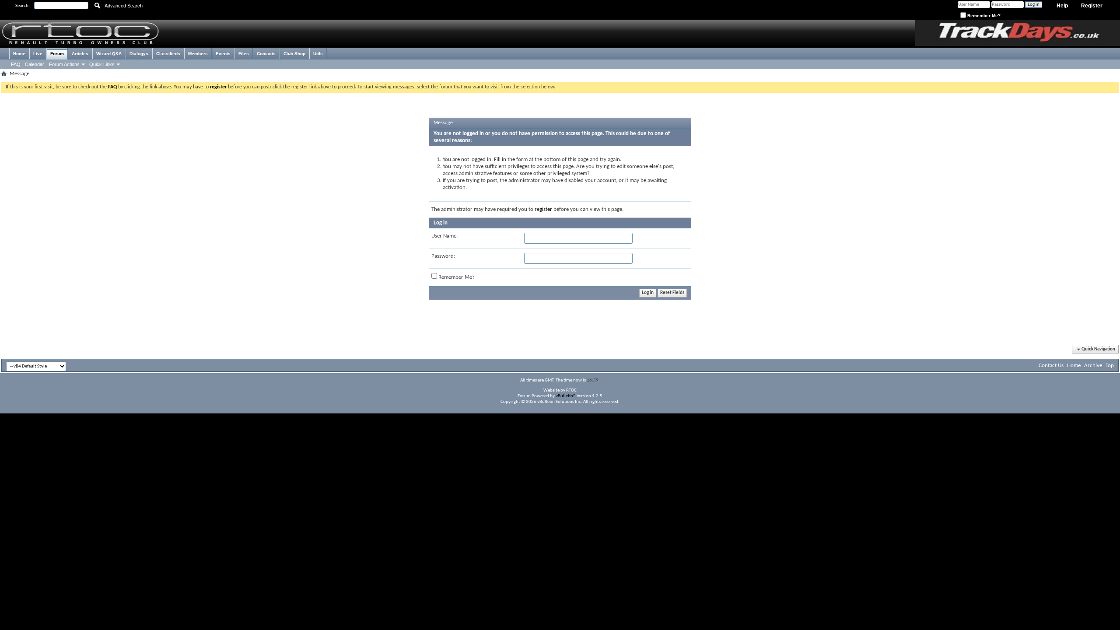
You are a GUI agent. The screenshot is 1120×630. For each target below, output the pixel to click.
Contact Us (1051, 365)
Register (1091, 6)
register (543, 209)
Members (198, 53)
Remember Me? (983, 15)
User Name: (444, 236)
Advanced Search (124, 5)
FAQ (16, 64)
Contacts (266, 53)
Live (37, 53)
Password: (443, 256)
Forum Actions (64, 64)
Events (223, 53)
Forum (57, 53)
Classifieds (168, 53)
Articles (80, 53)
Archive (1093, 365)
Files (243, 53)
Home (19, 53)
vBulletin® (566, 396)
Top (1110, 365)
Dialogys (139, 53)
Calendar (34, 64)
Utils (318, 53)
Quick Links (102, 64)
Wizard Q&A (109, 53)
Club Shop (294, 53)
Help (1062, 6)
